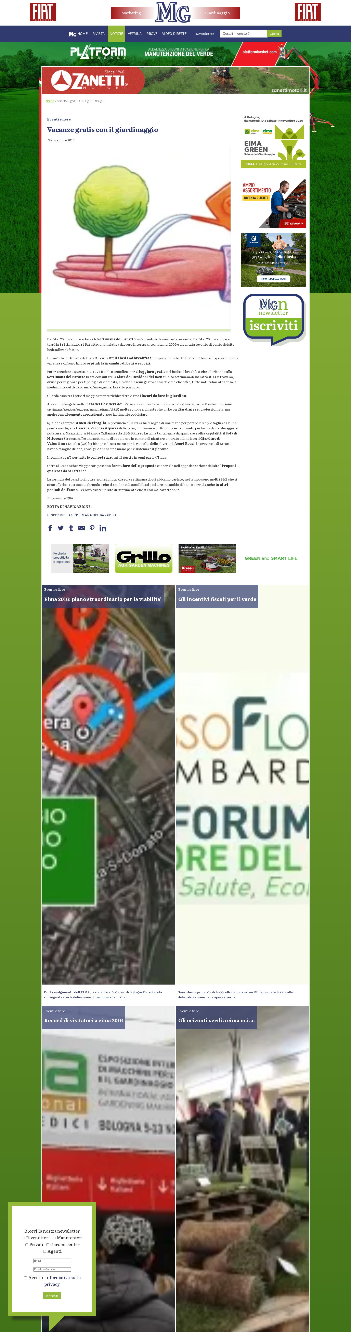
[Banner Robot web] (80, 571)
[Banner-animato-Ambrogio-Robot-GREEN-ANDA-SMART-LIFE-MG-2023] (144, 571)
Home (50, 101)
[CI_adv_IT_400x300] (273, 226)
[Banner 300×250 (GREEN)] (273, 166)
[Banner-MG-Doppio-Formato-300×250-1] (273, 285)
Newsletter (205, 33)
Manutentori (70, 1237)
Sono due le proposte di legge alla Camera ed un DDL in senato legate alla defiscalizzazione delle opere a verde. (235, 994)
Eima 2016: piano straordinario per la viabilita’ (103, 598)
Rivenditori (38, 1237)
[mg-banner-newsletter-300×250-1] (273, 344)
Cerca (274, 33)
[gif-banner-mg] (175, 92)
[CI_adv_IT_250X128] (207, 571)
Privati (36, 1244)
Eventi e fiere (59, 119)
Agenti (54, 1251)
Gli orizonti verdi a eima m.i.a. (216, 1020)
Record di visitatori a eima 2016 (83, 1020)
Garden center (65, 1244)
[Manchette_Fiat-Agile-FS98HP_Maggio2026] (43, 19)
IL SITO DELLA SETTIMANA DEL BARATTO (81, 514)
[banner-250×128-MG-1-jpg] (271, 571)
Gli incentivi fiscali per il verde (217, 598)
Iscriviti (52, 1295)
